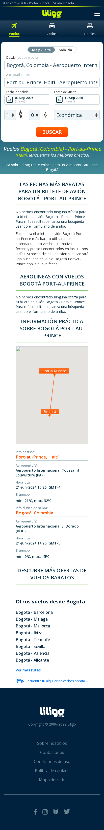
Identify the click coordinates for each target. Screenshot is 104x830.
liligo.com (9, 3)
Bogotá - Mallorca (33, 626)
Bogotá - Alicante (32, 660)
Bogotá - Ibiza (29, 633)
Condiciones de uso (52, 761)
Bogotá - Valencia (32, 653)
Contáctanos (52, 752)
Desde (22, 57)
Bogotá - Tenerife (33, 639)
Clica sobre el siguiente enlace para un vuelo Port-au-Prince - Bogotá (52, 167)
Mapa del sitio (52, 779)
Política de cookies (52, 770)
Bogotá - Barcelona (34, 612)
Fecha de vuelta (65, 92)
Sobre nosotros (52, 743)
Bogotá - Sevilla (30, 646)
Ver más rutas (28, 670)
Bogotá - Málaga (32, 619)
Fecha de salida (17, 92)
